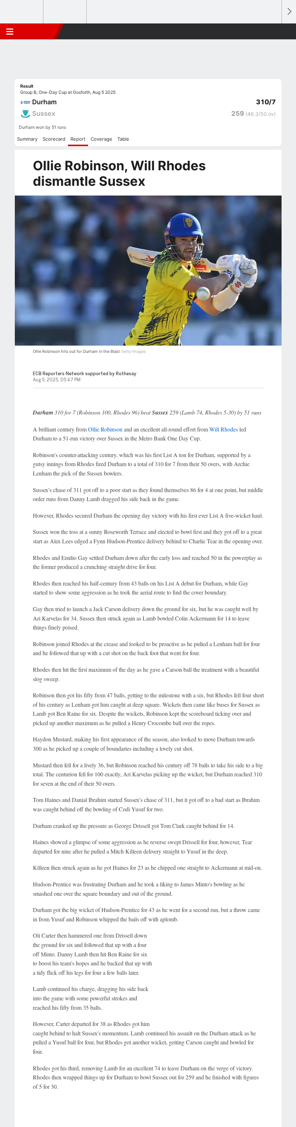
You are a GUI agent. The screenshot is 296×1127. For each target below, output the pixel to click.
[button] (272, 31)
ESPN (38, 31)
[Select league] (22, 11)
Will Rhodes (223, 429)
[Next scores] (289, 11)
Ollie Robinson (105, 429)
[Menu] (9, 31)
